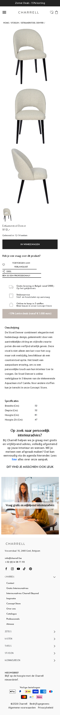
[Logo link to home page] (15, 544)
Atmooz (10, 624)
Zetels (8, 631)
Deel (9, 271)
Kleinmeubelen (12, 660)
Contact (10, 583)
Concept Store (13, 603)
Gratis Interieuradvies (17, 588)
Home (6, 23)
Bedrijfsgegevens (39, 704)
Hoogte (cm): (12, 415)
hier (14, 459)
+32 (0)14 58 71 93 (15, 562)
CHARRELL (10, 577)
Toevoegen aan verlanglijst (21, 265)
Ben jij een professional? (16, 275)
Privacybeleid (45, 708)
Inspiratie (11, 598)
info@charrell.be (13, 558)
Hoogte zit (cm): (14, 420)
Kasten (8, 639)
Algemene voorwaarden (22, 708)
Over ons (11, 608)
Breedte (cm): (12, 406)
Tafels (8, 646)
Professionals (13, 619)
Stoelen (15, 23)
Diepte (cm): (11, 410)
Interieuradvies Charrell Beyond (22, 593)
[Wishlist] (51, 12)
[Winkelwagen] (56, 12)
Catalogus (11, 613)
